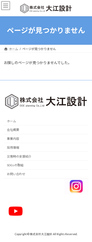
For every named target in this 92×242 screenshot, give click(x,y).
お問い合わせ (16, 174)
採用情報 (13, 147)
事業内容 (13, 139)
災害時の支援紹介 (19, 156)
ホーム (11, 121)
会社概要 (13, 130)
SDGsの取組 (15, 165)
